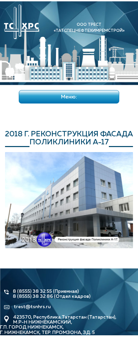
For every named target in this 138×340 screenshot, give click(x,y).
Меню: (69, 96)
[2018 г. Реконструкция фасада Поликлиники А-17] (69, 199)
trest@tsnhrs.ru (32, 306)
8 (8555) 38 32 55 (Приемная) (46, 291)
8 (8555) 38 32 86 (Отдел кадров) (51, 296)
